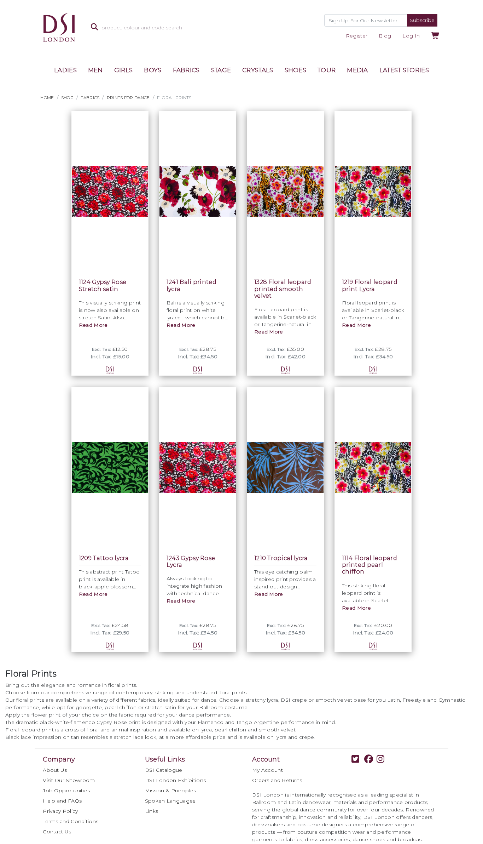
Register (356, 36)
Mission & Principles (170, 790)
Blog (385, 36)
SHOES (296, 70)
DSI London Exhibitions (175, 780)
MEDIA (357, 70)
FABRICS (186, 70)
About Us (55, 770)
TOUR (327, 70)
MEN (95, 70)
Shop (67, 97)
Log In (411, 36)
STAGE (221, 70)
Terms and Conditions (70, 821)
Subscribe (422, 20)
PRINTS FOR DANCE (128, 97)
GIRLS (123, 70)
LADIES (65, 70)
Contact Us (57, 831)
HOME (47, 97)
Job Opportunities (66, 790)
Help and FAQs (62, 801)
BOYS (152, 70)
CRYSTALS (257, 70)
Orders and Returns (277, 780)
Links (151, 811)
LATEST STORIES (404, 70)
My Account (267, 770)
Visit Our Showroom (69, 780)
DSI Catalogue (163, 770)
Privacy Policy (60, 811)
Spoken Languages (170, 801)
